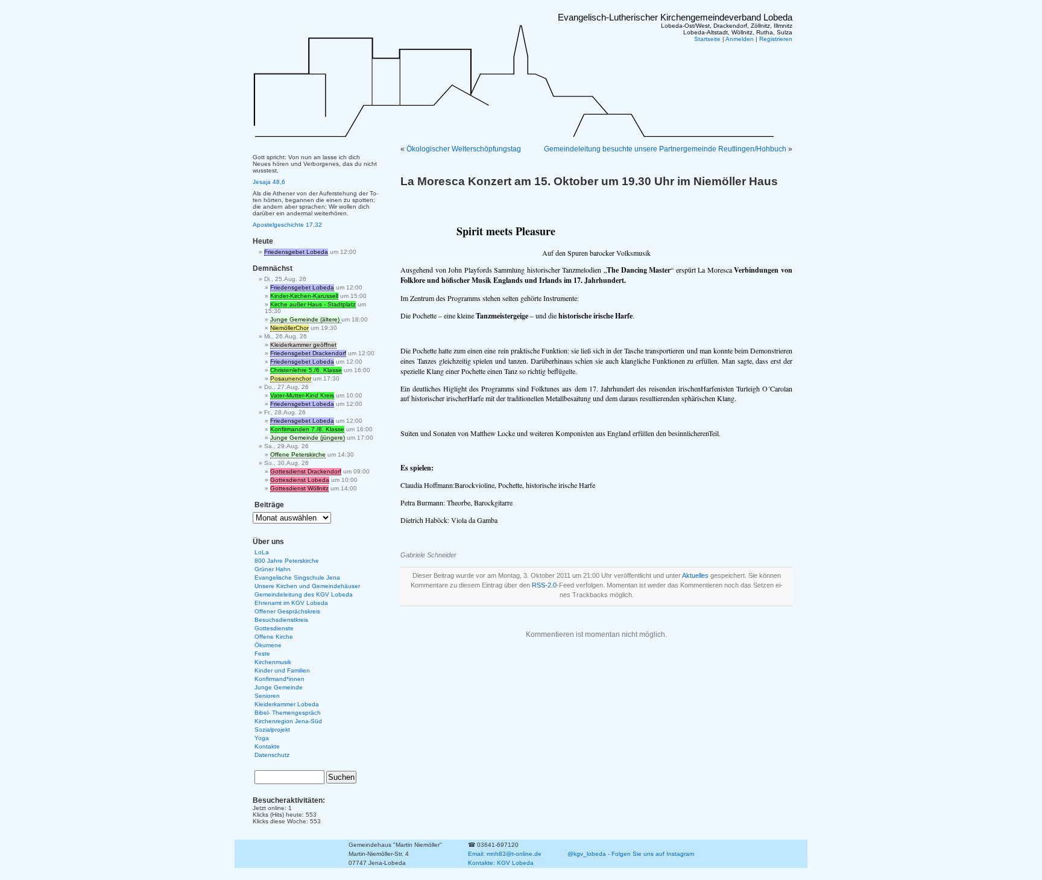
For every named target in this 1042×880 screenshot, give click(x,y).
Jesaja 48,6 (269, 182)
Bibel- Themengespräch (287, 712)
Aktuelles (695, 575)
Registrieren (775, 39)
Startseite (707, 39)
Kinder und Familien (282, 670)
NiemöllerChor (289, 327)
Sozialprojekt (272, 729)
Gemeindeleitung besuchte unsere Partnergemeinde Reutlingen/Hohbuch (665, 149)
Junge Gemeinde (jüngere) (307, 437)
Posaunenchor (290, 378)
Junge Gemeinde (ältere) (305, 319)
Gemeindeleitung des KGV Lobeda (303, 594)
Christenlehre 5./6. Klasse (306, 370)
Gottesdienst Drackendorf (305, 471)
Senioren (267, 695)
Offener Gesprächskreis (287, 611)
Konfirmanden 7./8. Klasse (307, 429)
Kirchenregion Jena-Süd (288, 721)
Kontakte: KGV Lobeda (501, 862)
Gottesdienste (274, 628)
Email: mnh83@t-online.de (505, 853)
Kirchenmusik (272, 662)
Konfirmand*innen (279, 679)
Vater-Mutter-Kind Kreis (302, 395)
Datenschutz (271, 755)
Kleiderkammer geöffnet (303, 344)
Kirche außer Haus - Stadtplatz (313, 304)
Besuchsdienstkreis (281, 619)
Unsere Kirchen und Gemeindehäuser (307, 586)
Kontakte (267, 746)
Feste (262, 653)
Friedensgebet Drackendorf (308, 353)
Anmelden (739, 39)
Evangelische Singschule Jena (297, 577)
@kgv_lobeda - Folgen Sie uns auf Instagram (630, 853)
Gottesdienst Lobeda (299, 479)
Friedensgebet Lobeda (296, 251)
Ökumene (268, 645)
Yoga (261, 738)
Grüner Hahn (272, 569)
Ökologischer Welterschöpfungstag (463, 149)
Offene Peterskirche (298, 454)
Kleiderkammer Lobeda (286, 704)
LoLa (261, 552)
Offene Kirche (273, 636)
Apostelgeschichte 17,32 (287, 224)
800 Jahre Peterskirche (286, 560)
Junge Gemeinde (278, 687)
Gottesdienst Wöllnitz (299, 488)
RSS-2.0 (544, 585)
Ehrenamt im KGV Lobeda (291, 603)
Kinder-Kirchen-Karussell (304, 296)
